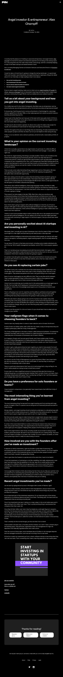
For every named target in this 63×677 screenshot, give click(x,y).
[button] (60, 2)
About (23, 660)
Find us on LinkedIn (45, 635)
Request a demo (14, 635)
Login (39, 660)
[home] (5, 2)
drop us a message (14, 92)
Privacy (34, 660)
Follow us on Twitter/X (29, 635)
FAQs (28, 660)
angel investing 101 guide (47, 90)
